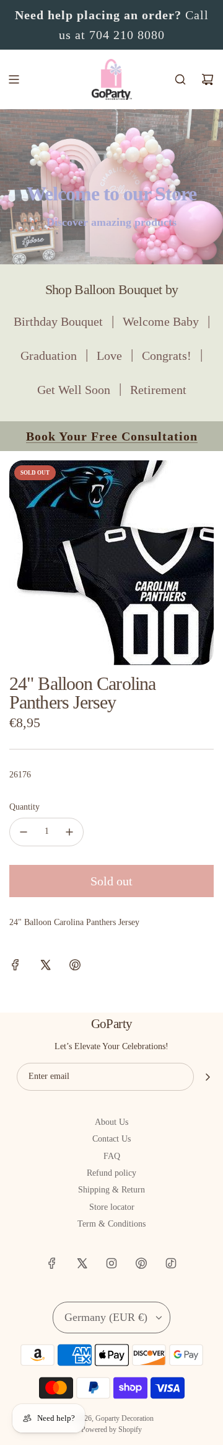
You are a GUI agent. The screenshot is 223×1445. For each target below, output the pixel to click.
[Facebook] (52, 1263)
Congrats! (166, 355)
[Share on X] (45, 967)
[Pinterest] (141, 1263)
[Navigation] (13, 79)
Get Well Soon (73, 389)
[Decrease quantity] (23, 832)
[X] (81, 1263)
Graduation (48, 355)
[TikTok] (171, 1263)
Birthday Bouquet (58, 321)
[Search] (180, 79)
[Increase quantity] (69, 832)
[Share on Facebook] (15, 967)
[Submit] (207, 1077)
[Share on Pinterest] (75, 967)
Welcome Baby (161, 321)
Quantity (24, 807)
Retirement (158, 389)
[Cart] (207, 79)
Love (109, 355)
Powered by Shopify (111, 1429)
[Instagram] (111, 1263)
